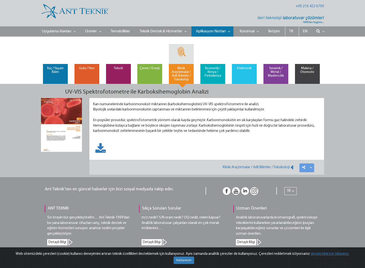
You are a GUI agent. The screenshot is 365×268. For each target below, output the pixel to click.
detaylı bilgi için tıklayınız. (330, 254)
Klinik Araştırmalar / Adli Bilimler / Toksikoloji (257, 167)
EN (305, 31)
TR (291, 31)
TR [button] (289, 191)
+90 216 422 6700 (310, 6)
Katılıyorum (183, 260)
